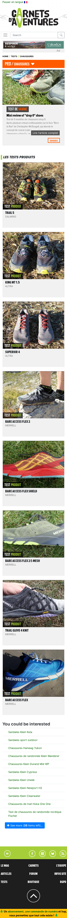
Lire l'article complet (45, 132)
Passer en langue (13, 2)
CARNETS (33, 865)
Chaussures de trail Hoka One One (29, 804)
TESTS (4, 882)
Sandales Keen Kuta (20, 732)
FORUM (33, 873)
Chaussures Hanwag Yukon (25, 748)
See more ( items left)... (26, 825)
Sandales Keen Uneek (21, 780)
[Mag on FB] (31, 856)
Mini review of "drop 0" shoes (25, 115)
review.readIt (34, 198)
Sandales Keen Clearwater (24, 796)
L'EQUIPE (61, 865)
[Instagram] (41, 856)
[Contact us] (6, 856)
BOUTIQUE (33, 882)
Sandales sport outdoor (23, 740)
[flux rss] (61, 856)
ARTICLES (6, 873)
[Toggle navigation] (5, 35)
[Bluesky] (51, 856)
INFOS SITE (60, 873)
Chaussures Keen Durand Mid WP (28, 764)
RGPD (63, 882)
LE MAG (5, 865)
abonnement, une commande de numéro (33, 911)
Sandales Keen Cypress (22, 772)
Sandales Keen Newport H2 (25, 788)
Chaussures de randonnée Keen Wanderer (33, 756)
